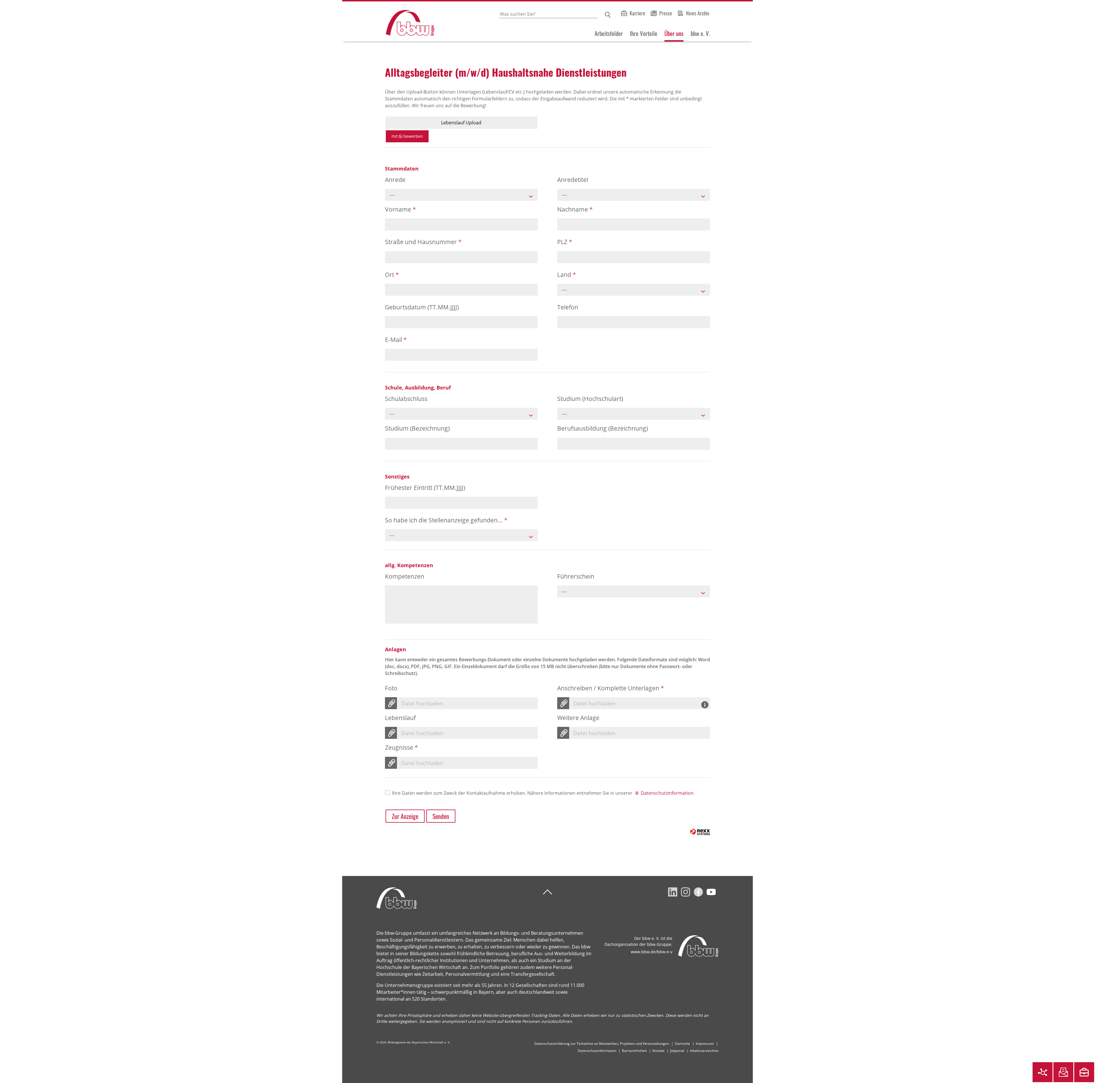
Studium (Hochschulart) (590, 399)
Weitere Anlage (578, 718)
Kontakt (658, 1050)
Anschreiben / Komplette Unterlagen (610, 688)
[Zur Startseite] (388, 21)
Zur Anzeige (405, 816)
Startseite (682, 1043)
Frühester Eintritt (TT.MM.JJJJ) (425, 488)
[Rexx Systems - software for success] (700, 832)
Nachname (575, 209)
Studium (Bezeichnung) (417, 428)
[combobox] (461, 195)
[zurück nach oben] (547, 892)
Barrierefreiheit (634, 1050)
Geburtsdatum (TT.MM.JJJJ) (422, 307)
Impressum (705, 1043)
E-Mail (396, 340)
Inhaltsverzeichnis (704, 1050)
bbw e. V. (700, 33)
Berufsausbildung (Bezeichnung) (602, 428)
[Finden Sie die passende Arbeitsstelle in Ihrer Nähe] (1084, 1072)
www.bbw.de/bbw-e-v (651, 951)
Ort (392, 275)
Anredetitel (572, 180)
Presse (665, 13)
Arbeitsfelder (609, 33)
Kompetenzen (404, 576)
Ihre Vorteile (643, 33)
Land (566, 275)
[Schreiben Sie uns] (1063, 1072)
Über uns (674, 33)
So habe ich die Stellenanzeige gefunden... (446, 520)
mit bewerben (407, 136)
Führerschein (575, 576)
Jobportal (677, 1050)
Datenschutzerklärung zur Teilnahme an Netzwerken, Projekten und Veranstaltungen (601, 1043)
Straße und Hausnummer (423, 242)
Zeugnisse (401, 747)
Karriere (637, 13)
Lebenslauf (400, 718)
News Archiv (697, 13)
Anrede (395, 180)
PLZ (564, 242)
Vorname (400, 209)
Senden (441, 816)
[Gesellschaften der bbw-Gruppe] (1043, 1072)
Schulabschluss (406, 399)
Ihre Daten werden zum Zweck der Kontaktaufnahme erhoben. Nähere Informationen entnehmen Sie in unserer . (543, 793)
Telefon (567, 307)
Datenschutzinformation (667, 793)
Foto (391, 688)
